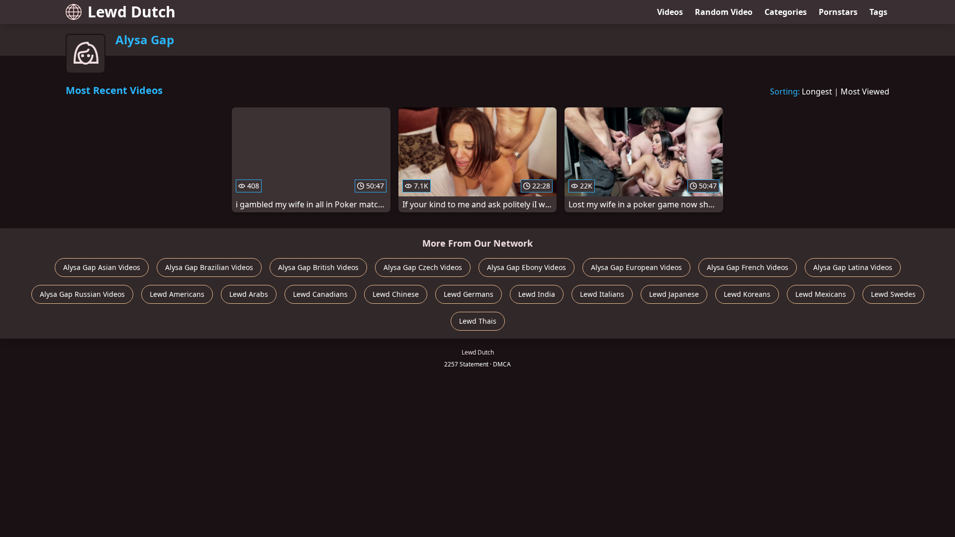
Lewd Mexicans (820, 294)
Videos (670, 11)
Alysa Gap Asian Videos (101, 267)
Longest (817, 91)
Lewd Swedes (893, 294)
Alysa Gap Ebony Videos (526, 267)
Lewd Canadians (320, 294)
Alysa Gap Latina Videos (852, 267)
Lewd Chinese (396, 294)
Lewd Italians (602, 294)
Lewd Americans (177, 294)
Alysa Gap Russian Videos (82, 294)
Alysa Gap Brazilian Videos (209, 267)
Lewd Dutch (132, 11)
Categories (785, 11)
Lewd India (536, 294)
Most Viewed (865, 91)
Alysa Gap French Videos (747, 267)
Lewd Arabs (248, 294)
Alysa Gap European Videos (636, 267)
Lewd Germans (468, 294)
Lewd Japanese (674, 294)
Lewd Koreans (747, 294)
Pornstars (838, 11)
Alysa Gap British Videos (318, 267)
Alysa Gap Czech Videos (422, 267)
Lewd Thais (477, 321)
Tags (878, 11)
